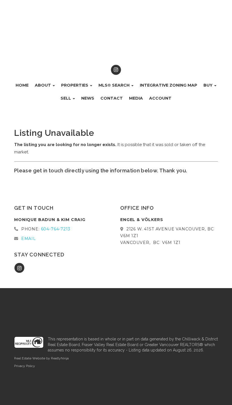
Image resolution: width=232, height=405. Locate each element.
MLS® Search (114, 85)
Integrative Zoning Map (168, 85)
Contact (111, 98)
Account (160, 98)
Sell (66, 98)
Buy (208, 85)
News (87, 98)
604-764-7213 (55, 229)
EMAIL (28, 238)
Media (136, 98)
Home (22, 85)
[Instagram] (115, 70)
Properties (75, 85)
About (43, 85)
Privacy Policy (24, 366)
